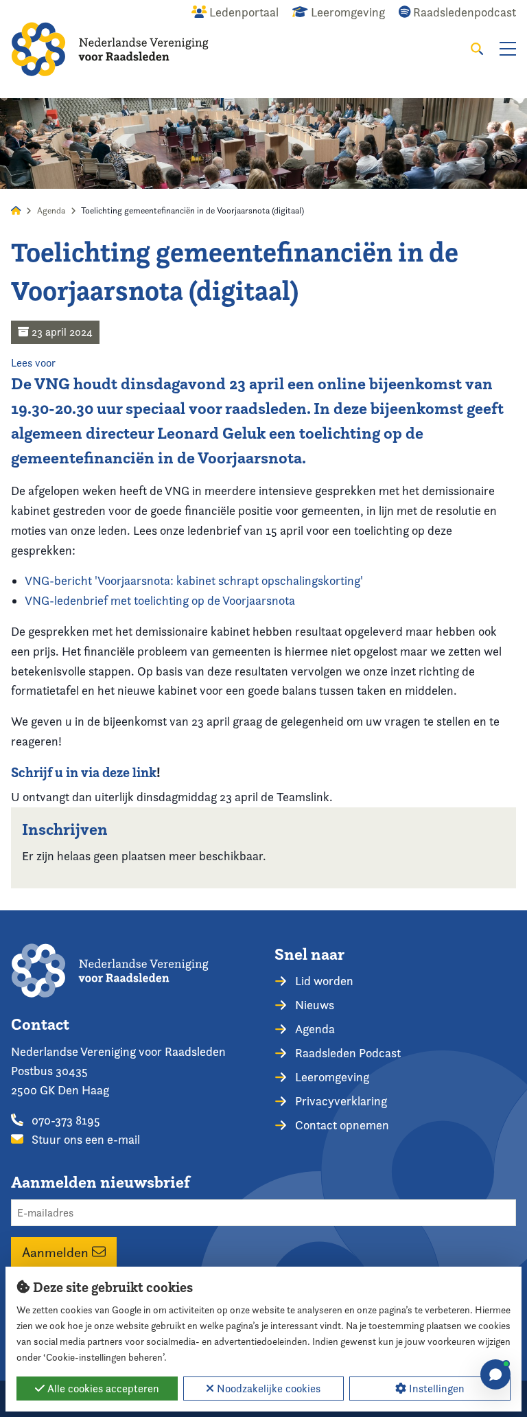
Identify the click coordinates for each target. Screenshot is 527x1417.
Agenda (51, 210)
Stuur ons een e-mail (84, 1139)
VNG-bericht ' (194, 580)
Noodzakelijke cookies (267, 1388)
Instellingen (435, 1388)
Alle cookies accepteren (102, 1388)
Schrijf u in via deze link (83, 772)
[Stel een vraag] (495, 1374)
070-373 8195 (64, 1120)
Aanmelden (57, 1252)
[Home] (110, 49)
